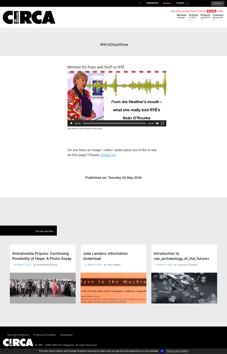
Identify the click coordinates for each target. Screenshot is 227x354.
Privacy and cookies (177, 351)
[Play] (71, 123)
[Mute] (157, 123)
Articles (193, 16)
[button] (117, 98)
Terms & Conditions (18, 334)
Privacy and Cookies (44, 334)
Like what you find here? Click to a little (197, 11)
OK (162, 351)
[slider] (114, 123)
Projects (205, 16)
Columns (218, 16)
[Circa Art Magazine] (28, 13)
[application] (116, 98)
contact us (107, 155)
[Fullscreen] (162, 123)
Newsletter (66, 334)
